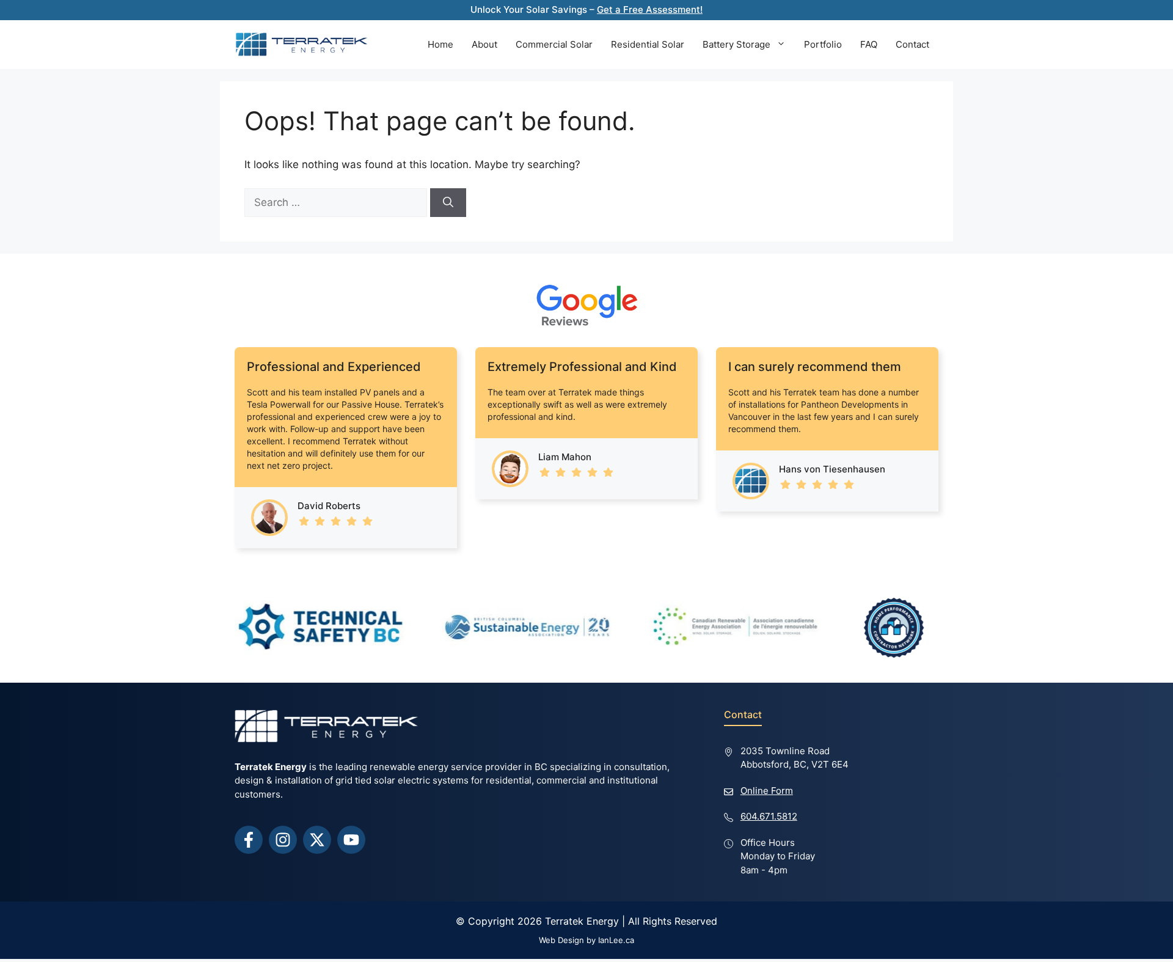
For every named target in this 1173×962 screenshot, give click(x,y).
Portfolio (823, 44)
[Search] (448, 203)
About (484, 44)
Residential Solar (647, 44)
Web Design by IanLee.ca (586, 940)
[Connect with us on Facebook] (249, 840)
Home (440, 44)
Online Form (766, 790)
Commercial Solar (554, 44)
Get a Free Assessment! (650, 9)
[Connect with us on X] (317, 840)
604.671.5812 (768, 816)
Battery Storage (736, 44)
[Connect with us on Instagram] (283, 840)
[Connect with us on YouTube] (351, 840)
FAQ (868, 44)
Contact (912, 44)
